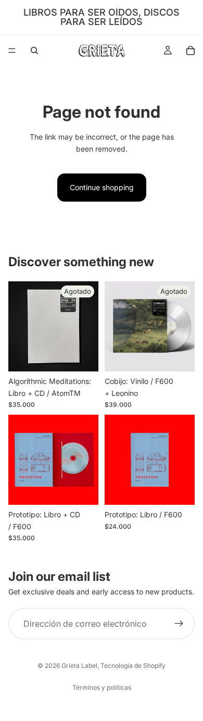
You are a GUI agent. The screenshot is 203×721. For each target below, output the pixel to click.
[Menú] (12, 51)
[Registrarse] (179, 624)
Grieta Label (79, 665)
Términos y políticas (101, 687)
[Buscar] (34, 50)
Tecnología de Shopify (133, 665)
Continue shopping (102, 187)
